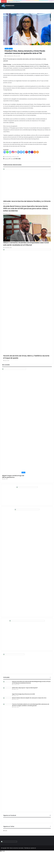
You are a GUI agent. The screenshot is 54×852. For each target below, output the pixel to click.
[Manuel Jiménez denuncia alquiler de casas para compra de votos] (7, 699)
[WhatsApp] (2, 851)
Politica (6, 48)
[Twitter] (1, 851)
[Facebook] (0, 851)
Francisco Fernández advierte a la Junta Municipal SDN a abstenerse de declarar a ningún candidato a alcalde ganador (30, 704)
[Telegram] (3, 851)
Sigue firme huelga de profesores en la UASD (23, 694)
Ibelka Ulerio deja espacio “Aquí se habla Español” (25, 687)
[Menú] (52, 6)
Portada (10, 48)
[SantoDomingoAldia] (7, 6)
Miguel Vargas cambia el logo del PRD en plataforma (13, 476)
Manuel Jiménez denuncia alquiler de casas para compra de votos (29, 698)
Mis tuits (5, 830)
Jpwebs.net (33, 848)
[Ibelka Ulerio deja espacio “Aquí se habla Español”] (7, 689)
